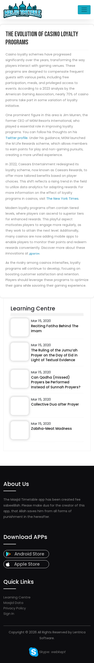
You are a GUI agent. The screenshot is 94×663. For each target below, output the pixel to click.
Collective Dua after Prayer (55, 404)
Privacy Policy (14, 608)
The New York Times (62, 198)
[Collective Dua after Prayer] (19, 406)
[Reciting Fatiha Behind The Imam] (19, 327)
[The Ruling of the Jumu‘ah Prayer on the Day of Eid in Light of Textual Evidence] (19, 352)
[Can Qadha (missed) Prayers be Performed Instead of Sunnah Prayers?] (19, 379)
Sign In (8, 613)
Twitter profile (16, 138)
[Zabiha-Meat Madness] (19, 430)
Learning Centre (17, 597)
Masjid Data (13, 602)
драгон (34, 253)
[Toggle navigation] (84, 9)
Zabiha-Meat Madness (51, 428)
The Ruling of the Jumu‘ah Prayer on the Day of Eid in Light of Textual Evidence (54, 355)
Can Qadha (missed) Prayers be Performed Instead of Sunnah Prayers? (55, 382)
